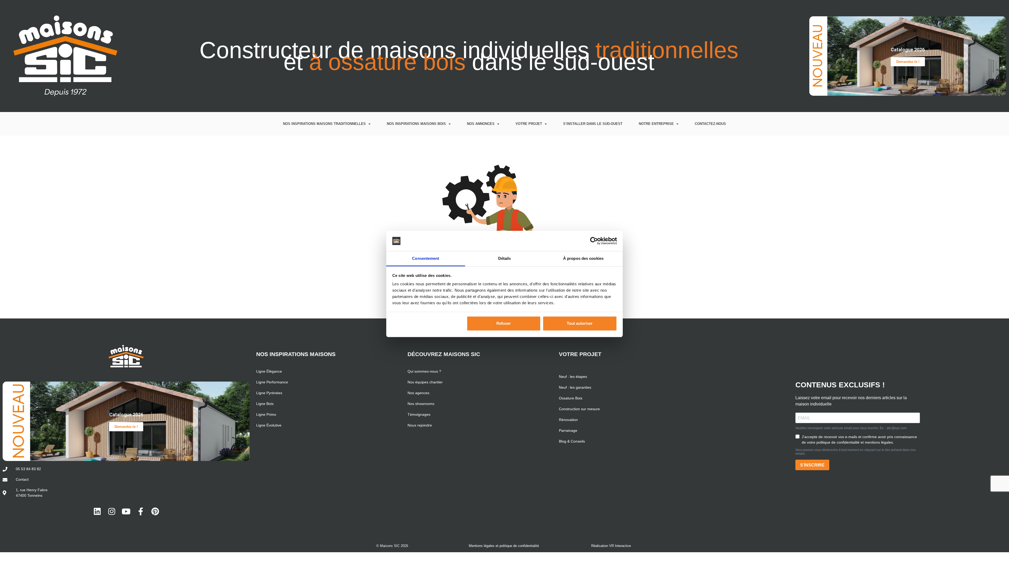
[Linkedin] (97, 511)
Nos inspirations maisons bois (416, 124)
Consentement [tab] (425, 258)
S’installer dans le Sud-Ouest (592, 124)
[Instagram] (112, 511)
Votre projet (529, 124)
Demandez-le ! (907, 62)
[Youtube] (126, 511)
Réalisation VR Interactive (611, 546)
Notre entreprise (656, 124)
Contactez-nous (710, 124)
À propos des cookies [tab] (583, 258)
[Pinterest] (155, 511)
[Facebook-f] (141, 511)
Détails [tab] (504, 258)
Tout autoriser (580, 323)
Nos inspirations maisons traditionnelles (324, 124)
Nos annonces (481, 124)
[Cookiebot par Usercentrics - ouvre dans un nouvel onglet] (594, 241)
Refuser (503, 323)
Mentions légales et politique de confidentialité (504, 546)
